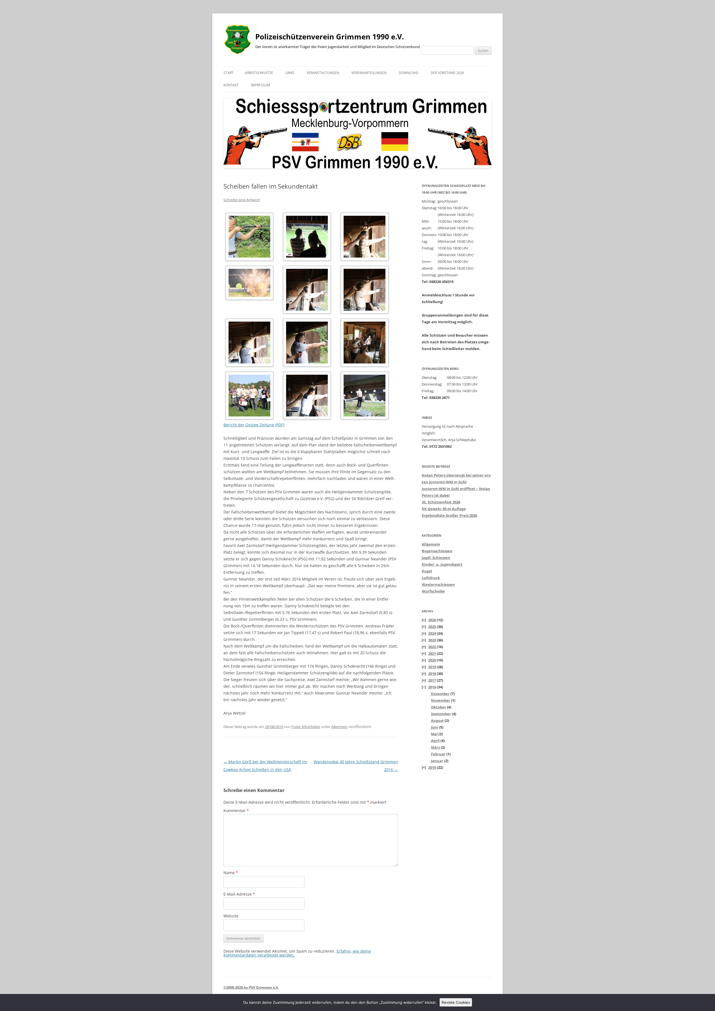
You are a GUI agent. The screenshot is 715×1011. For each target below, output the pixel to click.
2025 (432, 626)
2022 (432, 646)
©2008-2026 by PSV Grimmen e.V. (251, 987)
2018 (432, 673)
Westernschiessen (438, 584)
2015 (432, 767)
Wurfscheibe (433, 591)
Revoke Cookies (456, 1002)
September (441, 713)
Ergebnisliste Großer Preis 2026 (449, 515)
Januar (437, 760)
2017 (432, 680)
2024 (432, 633)
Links (289, 72)
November (440, 700)
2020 (432, 660)
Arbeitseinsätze (259, 72)
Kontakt (231, 85)
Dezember (440, 693)
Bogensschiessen (437, 550)
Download (408, 72)
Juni (434, 727)
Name (230, 872)
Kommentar (236, 810)
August (437, 720)
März (435, 747)
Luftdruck (431, 577)
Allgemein (339, 726)
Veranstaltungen (323, 72)
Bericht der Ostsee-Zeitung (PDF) (253, 424)
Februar (438, 754)
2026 (432, 619)
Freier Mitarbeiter (305, 726)
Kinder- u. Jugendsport (442, 564)
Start (228, 72)
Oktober (438, 707)
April (435, 740)
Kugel (427, 571)
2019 (432, 666)
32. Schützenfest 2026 (441, 502)
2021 (432, 653)
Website (231, 916)
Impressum (260, 85)
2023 (432, 640)
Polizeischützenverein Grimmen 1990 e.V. (329, 37)
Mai (434, 733)
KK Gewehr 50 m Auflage (444, 508)
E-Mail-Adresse (239, 894)
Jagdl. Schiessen (436, 557)
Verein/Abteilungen (369, 72)
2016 (432, 686)
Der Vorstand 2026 (447, 72)
